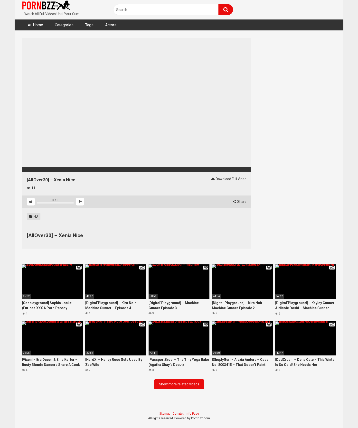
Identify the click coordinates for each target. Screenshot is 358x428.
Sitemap (164, 413)
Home (38, 25)
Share (241, 202)
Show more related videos (179, 384)
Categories (64, 25)
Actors (110, 25)
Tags (89, 25)
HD (35, 216)
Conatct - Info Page (186, 413)
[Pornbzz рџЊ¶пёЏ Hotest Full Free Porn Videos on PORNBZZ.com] (46, 6)
